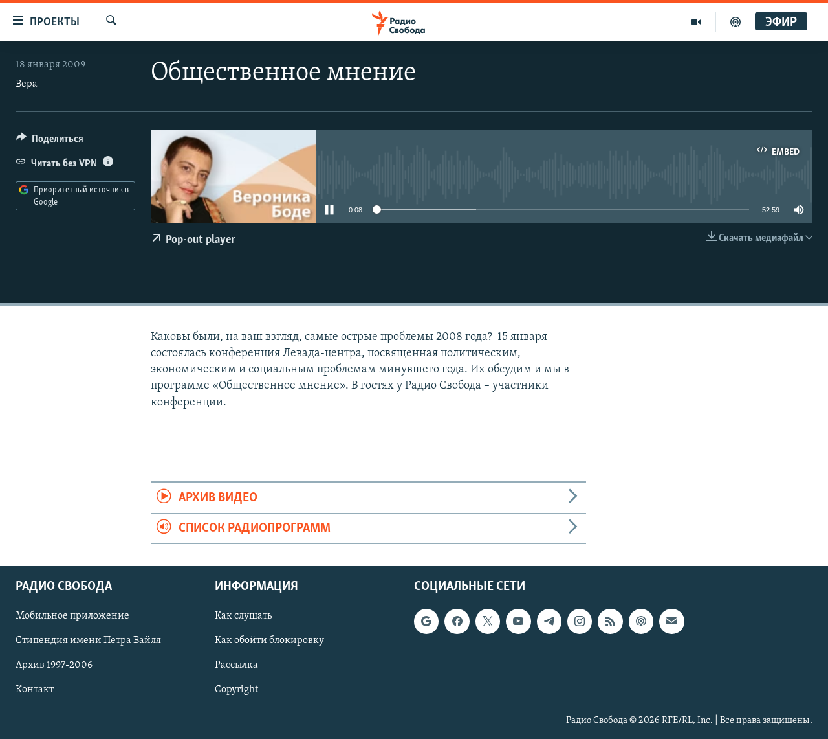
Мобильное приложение (72, 616)
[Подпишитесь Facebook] (456, 621)
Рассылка (236, 666)
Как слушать (243, 616)
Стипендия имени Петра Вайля (88, 641)
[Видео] (696, 22)
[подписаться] (671, 621)
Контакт (35, 690)
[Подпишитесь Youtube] (518, 621)
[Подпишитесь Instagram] (579, 621)
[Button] (49, 142)
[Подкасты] (641, 621)
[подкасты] (735, 22)
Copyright (236, 690)
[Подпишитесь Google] (426, 621)
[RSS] (610, 621)
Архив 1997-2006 (54, 666)
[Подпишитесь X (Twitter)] (487, 621)
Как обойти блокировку (269, 641)
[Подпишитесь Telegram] (549, 621)
